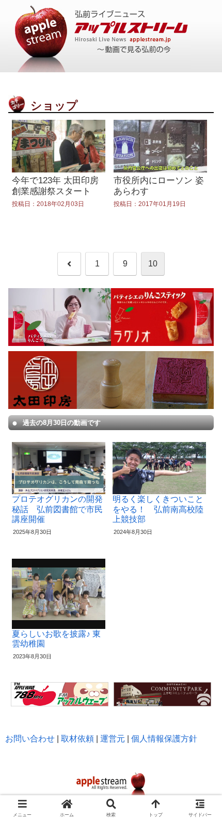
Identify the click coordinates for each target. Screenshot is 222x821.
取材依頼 (77, 738)
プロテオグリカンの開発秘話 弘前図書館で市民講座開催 (57, 509)
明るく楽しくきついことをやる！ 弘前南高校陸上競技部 (158, 509)
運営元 (112, 738)
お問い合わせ (30, 738)
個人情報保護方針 (164, 738)
